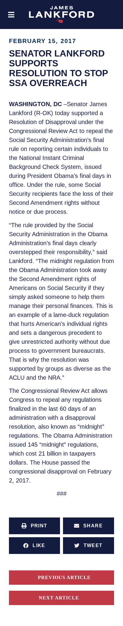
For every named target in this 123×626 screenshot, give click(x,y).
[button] (11, 14)
